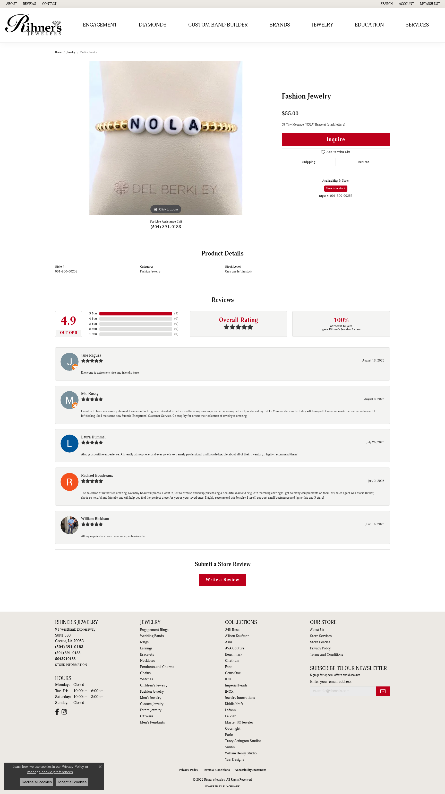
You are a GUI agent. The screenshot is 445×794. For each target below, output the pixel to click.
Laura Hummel (93, 437)
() (176, 313)
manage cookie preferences (50, 772)
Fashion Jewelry (150, 272)
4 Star (93, 319)
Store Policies (320, 642)
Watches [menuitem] (146, 679)
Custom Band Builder (218, 25)
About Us (317, 630)
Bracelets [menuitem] (147, 654)
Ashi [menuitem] (228, 642)
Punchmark (231, 786)
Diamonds (153, 25)
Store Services (321, 636)
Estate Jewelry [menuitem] (150, 710)
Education (369, 25)
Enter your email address (331, 681)
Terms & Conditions (216, 770)
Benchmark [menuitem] (233, 654)
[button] (386, 4)
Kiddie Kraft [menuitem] (234, 704)
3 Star (93, 324)
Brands (279, 25)
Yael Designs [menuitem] (234, 759)
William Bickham (95, 518)
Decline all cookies (37, 782)
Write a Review (222, 580)
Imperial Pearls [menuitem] (236, 685)
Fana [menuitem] (229, 667)
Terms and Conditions (326, 654)
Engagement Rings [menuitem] (154, 630)
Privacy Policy (320, 648)
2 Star (93, 329)
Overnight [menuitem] (233, 728)
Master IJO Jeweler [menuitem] (239, 722)
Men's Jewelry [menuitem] (150, 697)
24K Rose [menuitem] (232, 630)
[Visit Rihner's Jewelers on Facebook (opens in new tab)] (57, 712)
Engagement (100, 25)
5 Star (93, 313)
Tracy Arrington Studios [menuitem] (243, 741)
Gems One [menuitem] (233, 673)
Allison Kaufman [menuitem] (237, 636)
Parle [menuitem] (229, 735)
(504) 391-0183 (166, 227)
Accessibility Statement (250, 770)
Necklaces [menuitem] (147, 660)
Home (58, 52)
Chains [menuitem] (145, 673)
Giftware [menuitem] (146, 716)
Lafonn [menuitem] (230, 710)
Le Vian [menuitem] (230, 716)
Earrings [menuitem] (146, 648)
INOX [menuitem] (229, 691)
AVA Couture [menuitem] (234, 648)
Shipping (308, 162)
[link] (11, 4)
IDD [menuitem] (228, 679)
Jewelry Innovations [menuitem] (240, 697)
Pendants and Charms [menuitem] (157, 667)
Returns (363, 162)
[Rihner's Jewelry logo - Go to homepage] (35, 25)
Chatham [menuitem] (232, 660)
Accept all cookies (72, 782)
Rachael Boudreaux (97, 475)
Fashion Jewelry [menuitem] (152, 691)
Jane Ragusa (91, 355)
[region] (166, 138)
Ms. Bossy (90, 393)
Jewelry (322, 25)
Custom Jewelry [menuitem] (152, 704)
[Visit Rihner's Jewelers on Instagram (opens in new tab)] (64, 712)
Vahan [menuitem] (230, 747)
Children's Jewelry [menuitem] (153, 685)
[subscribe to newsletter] (383, 691)
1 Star (93, 334)
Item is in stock (335, 188)
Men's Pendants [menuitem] (152, 722)
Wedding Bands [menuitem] (152, 636)
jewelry (71, 52)
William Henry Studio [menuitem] (240, 753)
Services (417, 25)
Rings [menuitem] (144, 642)
